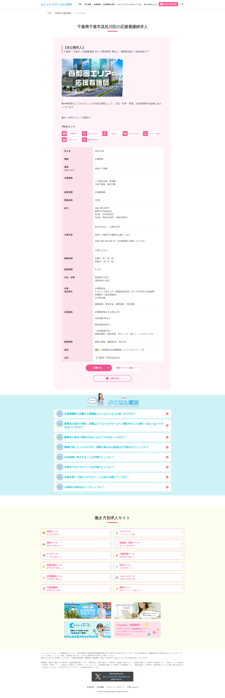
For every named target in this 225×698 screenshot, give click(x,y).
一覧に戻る (114, 378)
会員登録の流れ (109, 4)
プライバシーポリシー (116, 687)
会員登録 (97, 4)
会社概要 (100, 687)
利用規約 (90, 687)
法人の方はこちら (150, 4)
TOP (80, 4)
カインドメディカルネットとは (129, 4)
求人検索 (87, 4)
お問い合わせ (132, 687)
